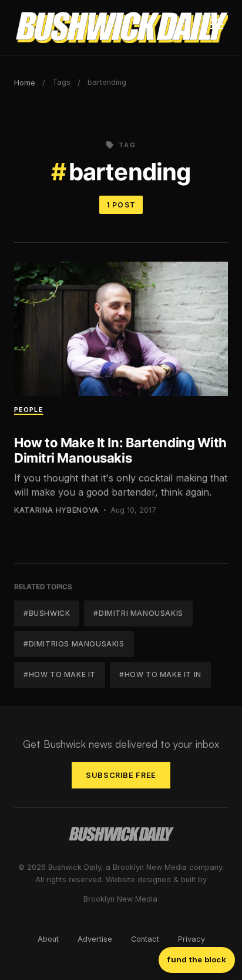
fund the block (196, 959)
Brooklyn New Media (120, 899)
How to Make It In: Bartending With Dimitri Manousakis (120, 450)
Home (24, 82)
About (48, 939)
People (28, 409)
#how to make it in (160, 674)
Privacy (191, 939)
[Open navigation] (217, 28)
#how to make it (59, 674)
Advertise (95, 939)
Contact (145, 939)
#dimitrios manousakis (74, 643)
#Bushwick (46, 613)
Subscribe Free (121, 775)
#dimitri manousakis (138, 613)
